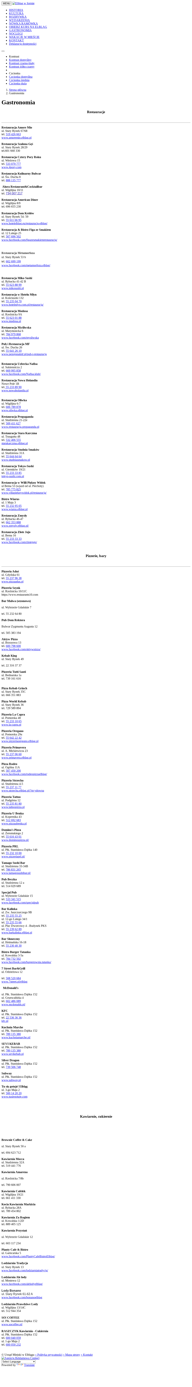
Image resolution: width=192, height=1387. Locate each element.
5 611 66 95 (14, 220)
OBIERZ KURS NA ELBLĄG (28, 26)
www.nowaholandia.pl (15, 390)
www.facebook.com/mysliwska (20, 337)
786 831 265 (13, 869)
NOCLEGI (15, 33)
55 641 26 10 (14, 350)
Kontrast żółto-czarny (21, 66)
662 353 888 (13, 522)
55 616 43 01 (14, 836)
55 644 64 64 (14, 456)
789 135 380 (13, 1034)
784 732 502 (13, 958)
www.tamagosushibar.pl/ (16, 873)
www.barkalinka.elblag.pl (17, 932)
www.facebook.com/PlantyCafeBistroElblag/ (28, 1256)
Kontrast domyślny (20, 59)
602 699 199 (13, 261)
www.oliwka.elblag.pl (15, 410)
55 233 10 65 (14, 721)
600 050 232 (13, 1344)
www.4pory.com (11, 167)
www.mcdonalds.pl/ (13, 1004)
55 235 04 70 (14, 301)
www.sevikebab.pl (13, 1053)
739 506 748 (13, 1067)
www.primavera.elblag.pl (17, 757)
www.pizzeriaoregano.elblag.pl (20, 741)
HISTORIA (16, 10)
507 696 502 (13, 236)
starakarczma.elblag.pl (15, 443)
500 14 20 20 (14, 1093)
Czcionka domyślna (20, 76)
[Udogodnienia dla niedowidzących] (3, 51)
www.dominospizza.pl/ (15, 840)
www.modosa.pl (11, 321)
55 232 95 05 (14, 505)
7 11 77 (17, 787)
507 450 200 (13, 770)
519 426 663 (13, 134)
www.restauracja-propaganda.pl (20, 426)
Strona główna (17, 89)
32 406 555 (14, 439)
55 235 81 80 (14, 803)
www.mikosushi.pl (13, 288)
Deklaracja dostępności (22, 43)
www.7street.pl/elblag (14, 981)
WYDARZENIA (19, 20)
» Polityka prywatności (48, 1354)
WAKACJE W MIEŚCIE (24, 37)
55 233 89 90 (13, 387)
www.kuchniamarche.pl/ (16, 1037)
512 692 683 (13, 820)
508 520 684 (13, 978)
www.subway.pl (11, 1080)
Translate (29, 1365)
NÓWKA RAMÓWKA (23, 23)
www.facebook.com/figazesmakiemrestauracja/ (29, 239)
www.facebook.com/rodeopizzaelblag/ (24, 774)
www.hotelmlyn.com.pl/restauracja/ (23, 304)
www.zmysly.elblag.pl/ (15, 525)
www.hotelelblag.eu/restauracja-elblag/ (24, 223)
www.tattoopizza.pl (13, 807)
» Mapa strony (71, 1354)
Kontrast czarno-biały (21, 63)
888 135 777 (13, 180)
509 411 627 (13, 423)
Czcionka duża (18, 83)
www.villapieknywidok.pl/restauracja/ (24, 492)
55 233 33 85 (14, 472)
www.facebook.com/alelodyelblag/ (22, 1283)
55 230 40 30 (14, 945)
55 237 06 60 (14, 754)
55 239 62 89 (14, 929)
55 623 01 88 (14, 317)
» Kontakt (87, 1354)
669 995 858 (13, 370)
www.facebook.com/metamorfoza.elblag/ (26, 265)
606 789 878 (13, 407)
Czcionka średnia (19, 80)
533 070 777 (13, 163)
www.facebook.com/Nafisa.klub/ (21, 374)
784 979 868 (13, 334)
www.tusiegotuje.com (14, 1096)
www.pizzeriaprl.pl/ (13, 856)
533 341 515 (13, 899)
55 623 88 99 (14, 284)
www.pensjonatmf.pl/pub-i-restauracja (24, 354)
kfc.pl (5, 1021)
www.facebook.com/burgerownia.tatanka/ (26, 962)
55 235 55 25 (14, 915)
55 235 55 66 (14, 922)
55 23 (9, 787)
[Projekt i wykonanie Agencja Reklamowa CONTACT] (20, 1358)
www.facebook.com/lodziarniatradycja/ (25, 1270)
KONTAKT (16, 40)
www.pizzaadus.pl (12, 581)
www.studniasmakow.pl (16, 459)
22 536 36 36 (14, 1017)
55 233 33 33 (14, 538)
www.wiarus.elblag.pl (15, 509)
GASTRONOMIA (20, 30)
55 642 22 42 (14, 737)
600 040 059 (13, 1337)
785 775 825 (13, 489)
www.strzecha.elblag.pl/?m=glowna (23, 790)
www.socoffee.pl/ (12, 1324)
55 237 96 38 (14, 578)
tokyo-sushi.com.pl (13, 476)
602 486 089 (13, 1001)
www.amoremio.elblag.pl (17, 137)
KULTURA (16, 13)
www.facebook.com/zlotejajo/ (19, 542)
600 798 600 (13, 646)
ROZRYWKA (18, 16)
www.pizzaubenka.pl (14, 823)
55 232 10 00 (14, 853)
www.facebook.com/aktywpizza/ (21, 649)
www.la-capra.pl (11, 724)
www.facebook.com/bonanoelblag (22, 1297)
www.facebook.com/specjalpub (20, 902)
